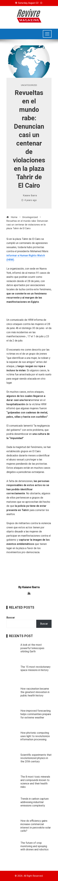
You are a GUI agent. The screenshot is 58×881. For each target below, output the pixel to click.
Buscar (10, 617)
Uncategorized (29, 85)
